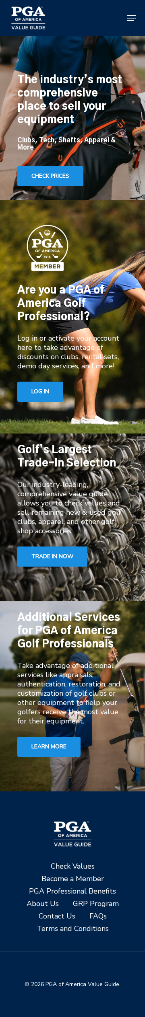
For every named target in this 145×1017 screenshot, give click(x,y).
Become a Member (72, 878)
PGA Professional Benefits (72, 891)
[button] (131, 18)
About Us (43, 903)
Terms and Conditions (73, 928)
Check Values (73, 866)
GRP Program (96, 903)
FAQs (98, 916)
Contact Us (57, 916)
